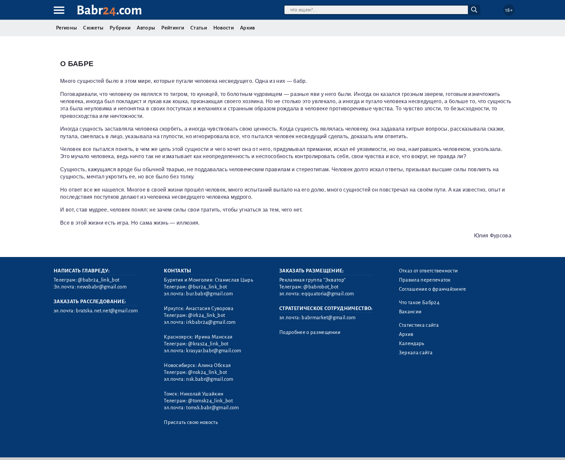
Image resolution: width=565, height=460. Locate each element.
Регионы (66, 28)
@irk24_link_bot (206, 315)
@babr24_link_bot (98, 280)
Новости (223, 28)
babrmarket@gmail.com (328, 317)
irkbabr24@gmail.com (210, 322)
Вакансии (410, 311)
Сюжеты (93, 28)
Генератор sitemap (202, 446)
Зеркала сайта (416, 352)
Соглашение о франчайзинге (432, 289)
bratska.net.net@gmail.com (107, 310)
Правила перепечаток (425, 280)
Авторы (146, 28)
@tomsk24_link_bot (210, 400)
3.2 (94, 446)
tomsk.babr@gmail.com (212, 407)
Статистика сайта (419, 325)
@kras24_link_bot (208, 343)
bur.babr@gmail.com (209, 293)
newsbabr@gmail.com (102, 286)
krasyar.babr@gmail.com (213, 350)
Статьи (198, 28)
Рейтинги (172, 28)
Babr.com (109, 10)
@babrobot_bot (320, 286)
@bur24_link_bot (207, 286)
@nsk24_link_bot (207, 372)
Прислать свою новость (191, 422)
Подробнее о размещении (309, 332)
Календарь (411, 343)
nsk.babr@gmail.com (209, 379)
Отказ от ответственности (428, 270)
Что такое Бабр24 (419, 302)
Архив (247, 28)
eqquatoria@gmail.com (327, 293)
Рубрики (120, 28)
